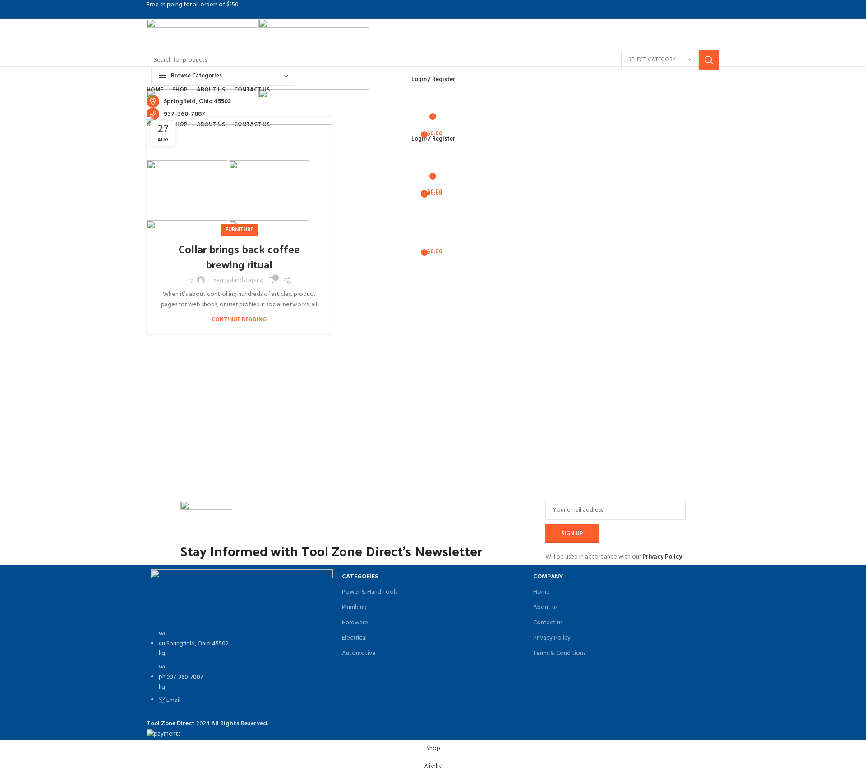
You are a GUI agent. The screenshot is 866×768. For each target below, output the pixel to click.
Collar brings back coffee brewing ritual (239, 256)
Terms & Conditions (559, 653)
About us (545, 607)
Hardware (355, 623)
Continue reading (239, 320)
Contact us (547, 623)
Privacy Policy (662, 557)
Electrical (354, 638)
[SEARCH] (709, 60)
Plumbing (354, 607)
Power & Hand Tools (369, 592)
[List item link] (242, 672)
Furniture (239, 229)
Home (541, 592)
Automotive (359, 653)
